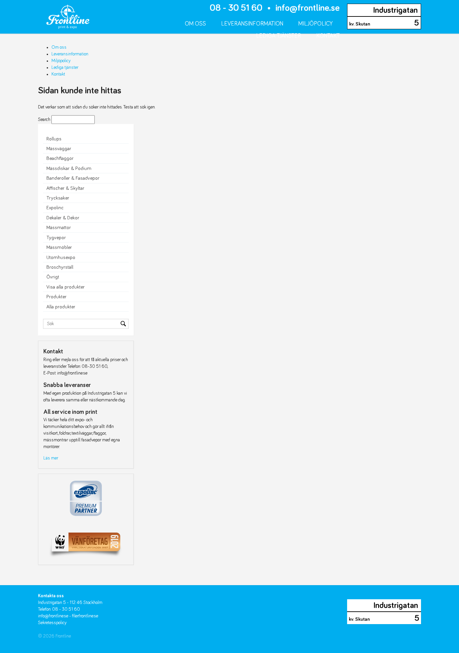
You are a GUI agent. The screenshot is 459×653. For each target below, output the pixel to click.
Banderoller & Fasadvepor (72, 178)
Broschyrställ (59, 267)
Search (44, 119)
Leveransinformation (252, 24)
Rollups (53, 138)
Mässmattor (58, 227)
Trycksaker (57, 198)
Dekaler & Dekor (62, 217)
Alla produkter (60, 306)
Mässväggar (58, 148)
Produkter (56, 296)
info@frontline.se (308, 8)
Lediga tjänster (278, 36)
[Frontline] (63, 14)
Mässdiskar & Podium (68, 168)
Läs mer (50, 458)
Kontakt (328, 36)
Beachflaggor (60, 158)
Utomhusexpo (60, 257)
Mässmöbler (59, 247)
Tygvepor (56, 237)
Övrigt (52, 276)
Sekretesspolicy (52, 622)
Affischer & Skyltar (65, 188)
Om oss (195, 24)
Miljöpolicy (315, 24)
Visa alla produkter (65, 287)
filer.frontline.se (85, 616)
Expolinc (55, 207)
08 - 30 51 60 (236, 8)
